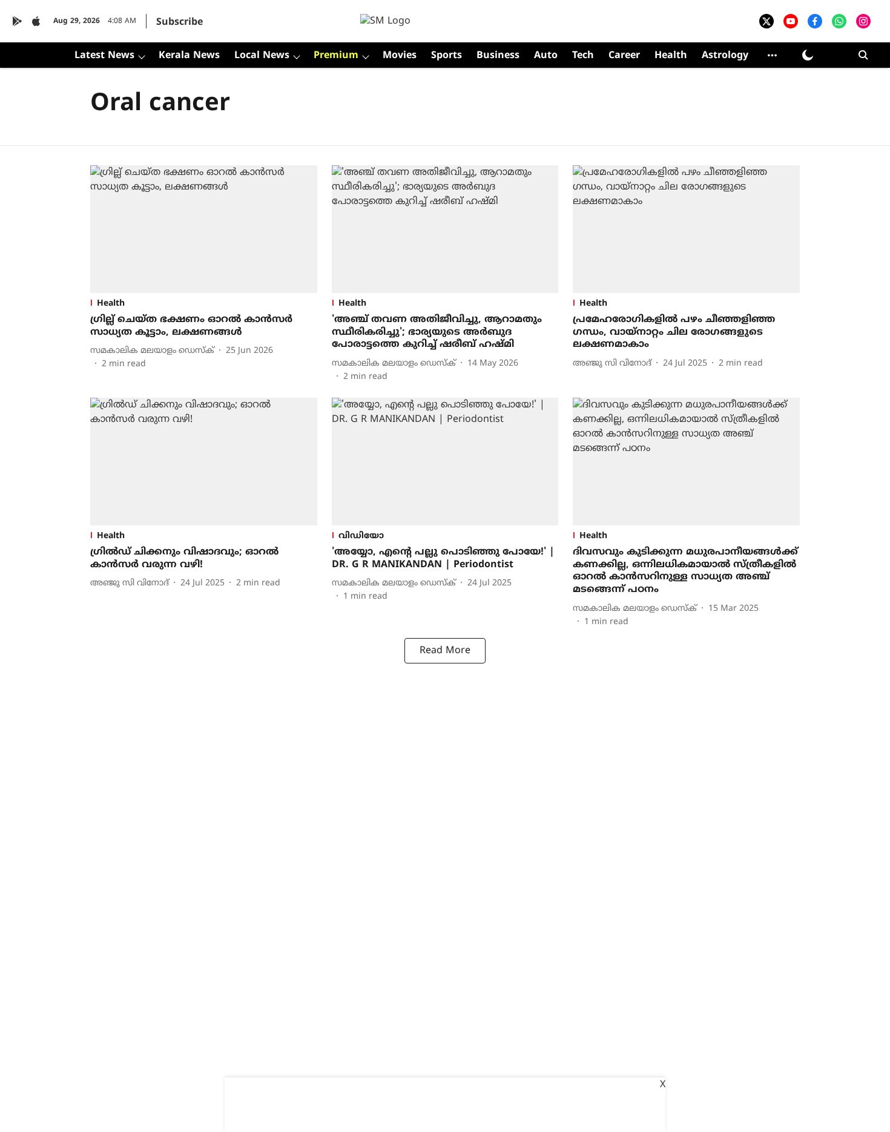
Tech (583, 56)
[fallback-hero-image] (203, 229)
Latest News (104, 56)
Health (670, 56)
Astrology (725, 56)
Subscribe (179, 22)
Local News (261, 56)
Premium (336, 56)
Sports (446, 56)
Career (624, 56)
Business (497, 56)
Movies (400, 56)
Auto (546, 56)
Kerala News (189, 56)
